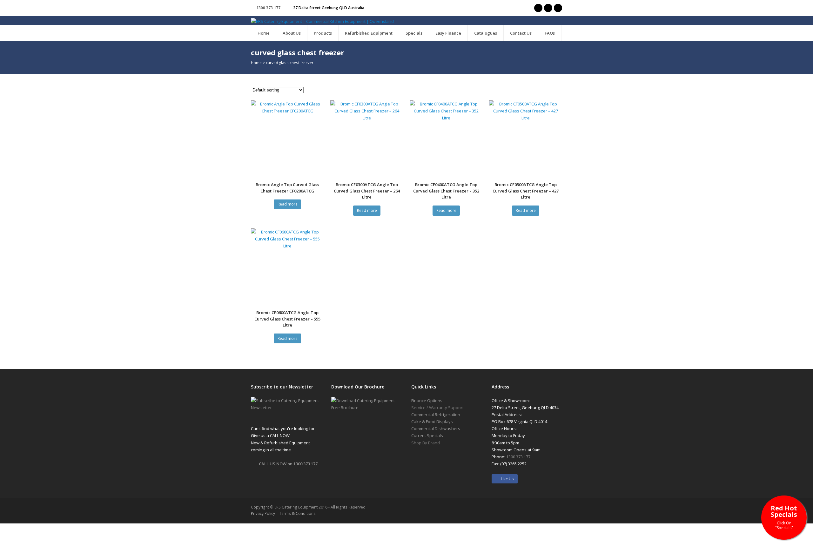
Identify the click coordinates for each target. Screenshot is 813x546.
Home (256, 62)
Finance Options (426, 400)
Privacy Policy (263, 513)
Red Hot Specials (784, 517)
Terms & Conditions (297, 513)
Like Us (506, 479)
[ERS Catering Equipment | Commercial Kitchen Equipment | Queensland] (322, 21)
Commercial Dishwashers (435, 428)
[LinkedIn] (558, 8)
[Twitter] (538, 8)
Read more (288, 204)
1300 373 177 (268, 7)
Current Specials (427, 435)
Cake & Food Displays (432, 421)
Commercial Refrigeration (435, 414)
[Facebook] (548, 8)
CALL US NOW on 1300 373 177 (288, 464)
